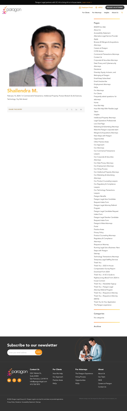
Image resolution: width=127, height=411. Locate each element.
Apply (100, 7)
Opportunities (99, 139)
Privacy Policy (98, 232)
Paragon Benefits (100, 196)
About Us (97, 30)
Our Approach (99, 145)
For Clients (98, 93)
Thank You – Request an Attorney (106, 293)
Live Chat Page (99, 124)
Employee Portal (87, 7)
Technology (11, 99)
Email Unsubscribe (100, 81)
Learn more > (87, 2)
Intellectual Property (51, 96)
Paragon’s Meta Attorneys (103, 223)
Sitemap (97, 253)
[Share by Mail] (81, 109)
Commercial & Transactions (33, 96)
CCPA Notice (98, 51)
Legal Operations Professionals (105, 120)
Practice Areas (99, 229)
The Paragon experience (102, 305)
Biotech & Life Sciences (73, 96)
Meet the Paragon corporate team (106, 130)
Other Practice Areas (101, 142)
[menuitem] (86, 12)
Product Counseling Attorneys (104, 235)
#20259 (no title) (100, 27)
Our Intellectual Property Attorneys (106, 172)
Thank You (97, 262)
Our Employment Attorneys (104, 166)
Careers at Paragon (101, 48)
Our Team (101, 377)
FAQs (96, 87)
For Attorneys (99, 90)
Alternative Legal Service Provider (106, 36)
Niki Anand (23, 99)
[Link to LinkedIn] (9, 380)
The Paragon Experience (84, 373)
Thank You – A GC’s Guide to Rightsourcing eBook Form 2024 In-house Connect (106, 278)
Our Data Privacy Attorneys (103, 163)
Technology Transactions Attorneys (106, 256)
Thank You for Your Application (105, 302)
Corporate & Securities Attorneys (106, 60)
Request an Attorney (101, 244)
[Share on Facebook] (67, 109)
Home (96, 102)
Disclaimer (97, 69)
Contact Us (98, 57)
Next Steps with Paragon (103, 136)
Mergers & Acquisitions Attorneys (106, 133)
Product (61, 96)
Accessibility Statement (102, 33)
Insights (96, 114)
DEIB (100, 380)
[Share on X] (71, 109)
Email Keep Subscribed (102, 78)
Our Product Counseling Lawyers (106, 181)
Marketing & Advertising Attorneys (106, 127)
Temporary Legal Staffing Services (106, 259)
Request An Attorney (115, 7)
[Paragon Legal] (12, 10)
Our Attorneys (99, 148)
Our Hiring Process (100, 169)
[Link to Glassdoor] (14, 380)
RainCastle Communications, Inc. (108, 398)
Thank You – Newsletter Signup (105, 284)
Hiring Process (80, 377)
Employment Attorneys (102, 84)
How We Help (99, 105)
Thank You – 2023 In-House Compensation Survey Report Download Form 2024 (104, 269)
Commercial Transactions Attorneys (106, 54)
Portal (96, 226)
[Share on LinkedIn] (76, 109)
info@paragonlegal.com (38, 381)
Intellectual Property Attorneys (105, 118)
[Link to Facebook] (19, 380)
